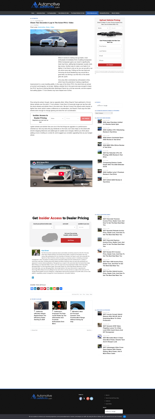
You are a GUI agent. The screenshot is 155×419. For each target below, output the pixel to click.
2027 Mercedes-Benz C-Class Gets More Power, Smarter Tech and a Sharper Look (114, 340)
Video (52, 27)
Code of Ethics (109, 403)
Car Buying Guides (51, 13)
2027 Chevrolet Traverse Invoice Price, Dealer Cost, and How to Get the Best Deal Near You (114, 222)
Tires (84, 294)
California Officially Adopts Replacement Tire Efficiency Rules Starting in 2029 (40, 315)
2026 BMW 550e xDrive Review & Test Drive (113, 146)
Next (89, 312)
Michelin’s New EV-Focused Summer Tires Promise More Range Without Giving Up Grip (77, 316)
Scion (48, 27)
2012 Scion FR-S (75, 294)
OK (124, 416)
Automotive (41, 27)
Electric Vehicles (115, 13)
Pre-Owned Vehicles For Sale (77, 13)
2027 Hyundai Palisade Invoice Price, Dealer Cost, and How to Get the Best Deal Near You (114, 232)
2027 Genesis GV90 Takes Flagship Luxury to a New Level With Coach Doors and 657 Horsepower (113, 329)
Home (32, 13)
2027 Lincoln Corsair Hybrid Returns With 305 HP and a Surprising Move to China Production (112, 317)
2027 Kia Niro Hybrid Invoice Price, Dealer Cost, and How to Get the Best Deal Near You (114, 273)
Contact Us (108, 401)
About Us (107, 395)
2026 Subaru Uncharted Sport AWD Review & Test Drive (113, 138)
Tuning (87, 294)
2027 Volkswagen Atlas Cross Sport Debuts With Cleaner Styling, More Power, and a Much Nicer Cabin (113, 350)
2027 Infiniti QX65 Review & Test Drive (112, 181)
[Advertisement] (93, 5)
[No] (153, 416)
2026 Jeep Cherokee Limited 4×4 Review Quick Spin (112, 123)
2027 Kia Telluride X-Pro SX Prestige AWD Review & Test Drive (113, 155)
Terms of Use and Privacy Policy (112, 398)
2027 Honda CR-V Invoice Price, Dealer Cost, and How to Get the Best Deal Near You (114, 254)
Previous (33, 312)
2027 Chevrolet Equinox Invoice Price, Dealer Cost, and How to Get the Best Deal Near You (114, 243)
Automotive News (41, 13)
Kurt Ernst (36, 25)
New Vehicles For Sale (64, 13)
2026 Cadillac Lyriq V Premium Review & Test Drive (113, 173)
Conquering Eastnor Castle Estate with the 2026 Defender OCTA (113, 164)
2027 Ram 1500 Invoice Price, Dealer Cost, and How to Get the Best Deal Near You (113, 264)
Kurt (81, 294)
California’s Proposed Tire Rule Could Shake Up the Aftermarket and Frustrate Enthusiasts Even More (59, 317)
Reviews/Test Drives (104, 13)
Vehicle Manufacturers (92, 13)
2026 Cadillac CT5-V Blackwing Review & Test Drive (113, 131)
